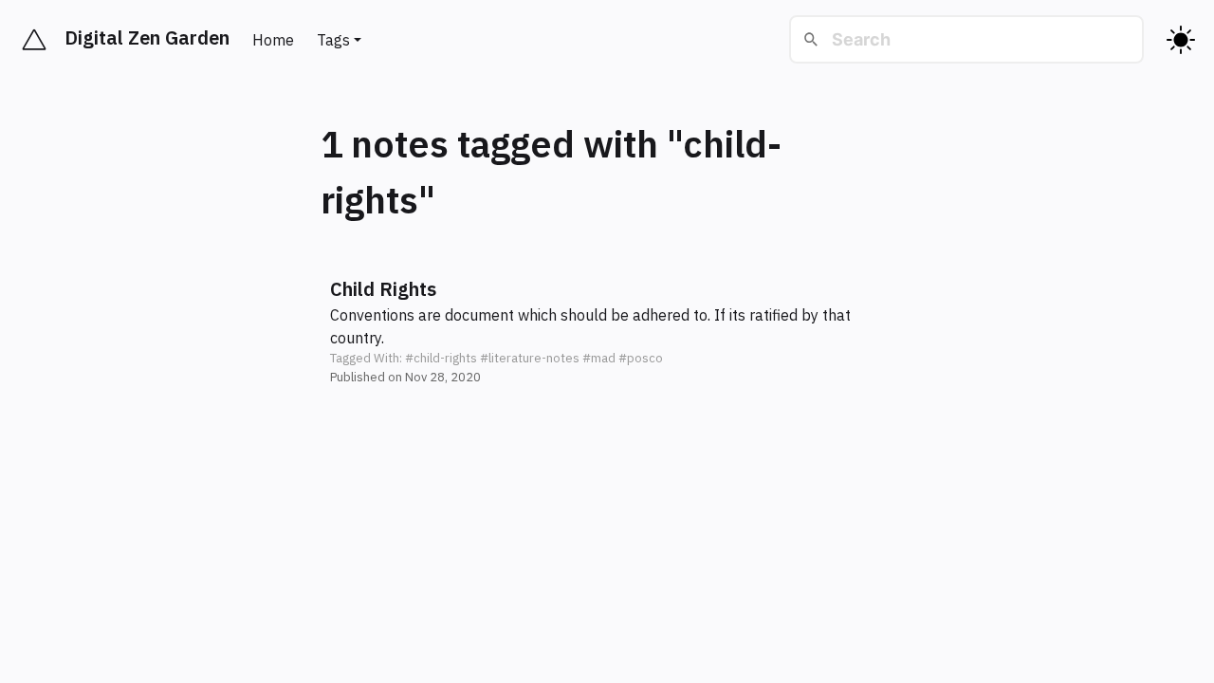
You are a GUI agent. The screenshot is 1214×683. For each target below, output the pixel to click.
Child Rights (383, 289)
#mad (599, 358)
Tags (333, 39)
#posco (640, 358)
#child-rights (441, 358)
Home (273, 39)
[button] (607, 331)
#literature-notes (529, 358)
